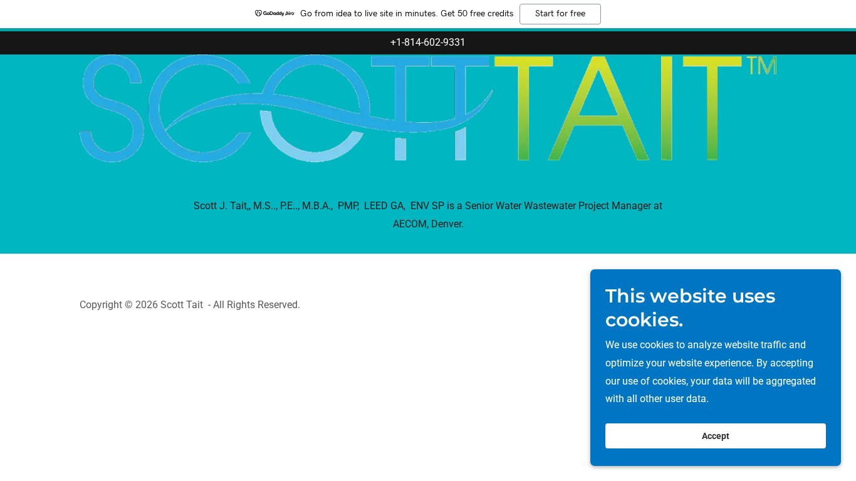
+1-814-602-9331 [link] (428, 42)
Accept (715, 436)
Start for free (560, 13)
